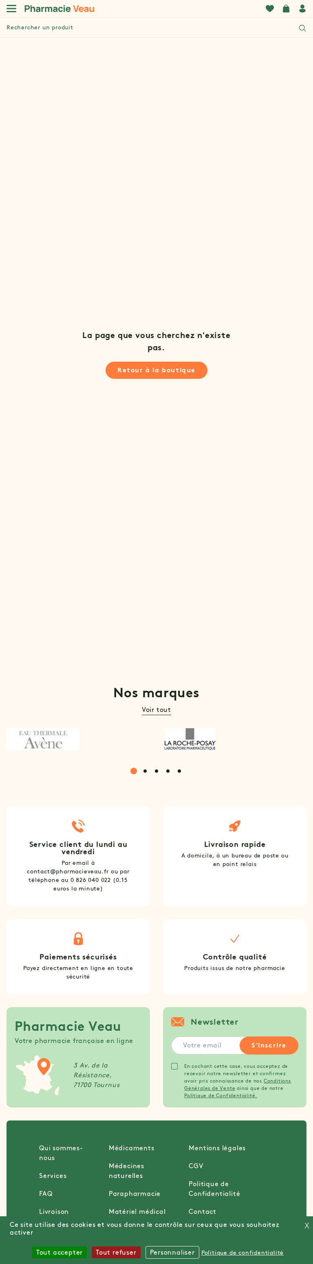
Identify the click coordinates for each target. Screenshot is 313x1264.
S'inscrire (269, 1045)
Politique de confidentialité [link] (242, 1252)
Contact (202, 1211)
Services (52, 1176)
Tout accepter (59, 1252)
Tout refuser (116, 1252)
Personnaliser (172, 1252)
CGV (196, 1166)
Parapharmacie (135, 1194)
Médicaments (131, 1148)
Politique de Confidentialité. (220, 1095)
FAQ (45, 1194)
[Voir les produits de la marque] (77, 739)
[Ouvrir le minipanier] (286, 8)
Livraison (54, 1211)
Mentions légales (217, 1148)
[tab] (133, 771)
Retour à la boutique (156, 370)
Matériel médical (137, 1211)
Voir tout (156, 710)
